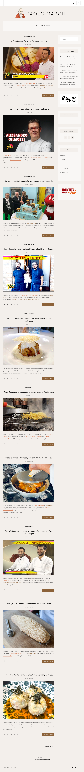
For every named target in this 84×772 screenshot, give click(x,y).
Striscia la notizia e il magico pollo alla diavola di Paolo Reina (28, 458)
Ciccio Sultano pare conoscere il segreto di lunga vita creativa (68, 83)
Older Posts (48, 746)
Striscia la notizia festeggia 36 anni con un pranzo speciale (29, 181)
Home (8, 3)
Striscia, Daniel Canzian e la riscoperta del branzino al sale (29, 604)
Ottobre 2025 (63, 177)
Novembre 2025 (64, 172)
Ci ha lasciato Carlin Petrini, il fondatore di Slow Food (67, 65)
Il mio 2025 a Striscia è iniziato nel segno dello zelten (29, 109)
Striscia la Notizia (29, 36)
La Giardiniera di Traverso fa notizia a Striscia (28, 41)
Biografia (14, 3)
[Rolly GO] (69, 99)
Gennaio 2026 (63, 164)
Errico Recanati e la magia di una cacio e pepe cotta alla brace (29, 392)
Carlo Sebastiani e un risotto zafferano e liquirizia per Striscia (28, 249)
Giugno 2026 (63, 159)
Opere (21, 3)
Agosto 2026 (63, 155)
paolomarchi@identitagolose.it (42, 759)
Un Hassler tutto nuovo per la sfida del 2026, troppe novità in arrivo (68, 71)
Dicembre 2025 (64, 168)
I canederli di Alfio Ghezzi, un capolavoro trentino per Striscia (29, 675)
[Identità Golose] (69, 191)
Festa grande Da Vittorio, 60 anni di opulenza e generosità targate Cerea (69, 58)
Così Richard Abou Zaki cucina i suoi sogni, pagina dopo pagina (69, 77)
